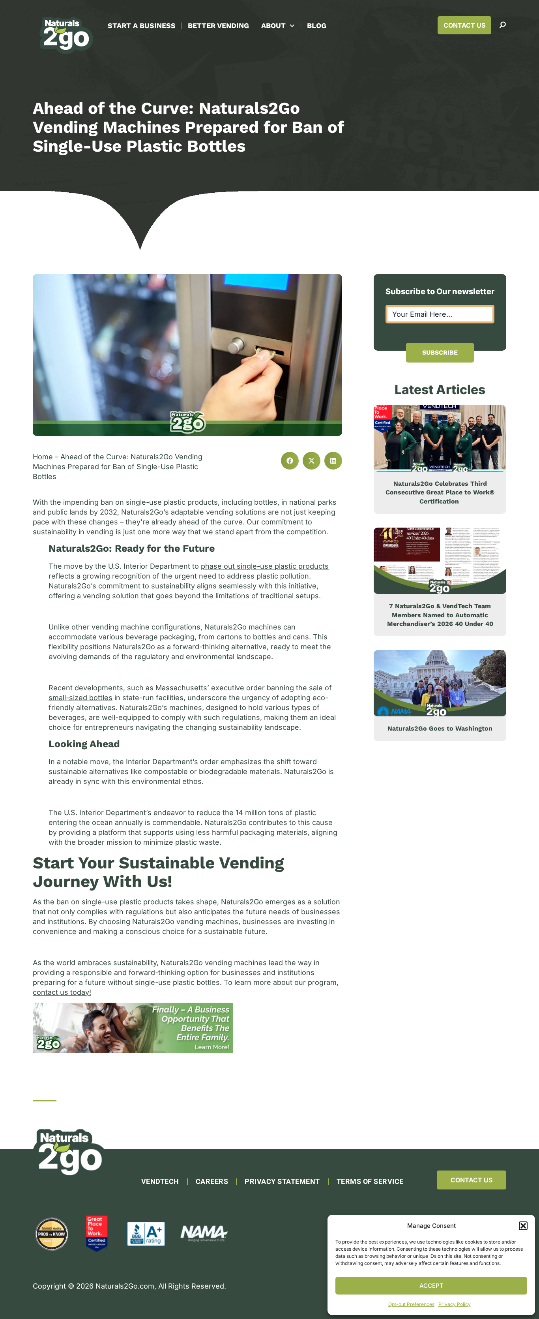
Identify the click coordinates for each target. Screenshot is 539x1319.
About (273, 25)
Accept (431, 1285)
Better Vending (218, 25)
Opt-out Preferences (411, 1304)
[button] (523, 1226)
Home (43, 457)
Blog (316, 25)
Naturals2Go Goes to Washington (439, 728)
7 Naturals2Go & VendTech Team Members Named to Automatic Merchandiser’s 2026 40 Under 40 (440, 615)
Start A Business (142, 25)
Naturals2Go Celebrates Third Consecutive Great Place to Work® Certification (440, 492)
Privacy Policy (454, 1304)
